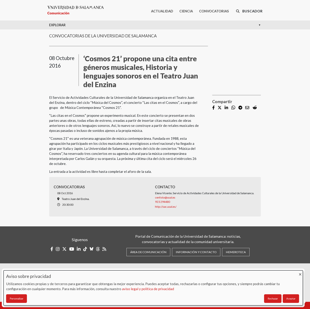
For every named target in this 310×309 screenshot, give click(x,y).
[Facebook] (213, 108)
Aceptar (290, 298)
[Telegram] (240, 108)
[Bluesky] (91, 249)
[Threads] (98, 249)
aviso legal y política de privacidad (148, 289)
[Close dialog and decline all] (300, 272)
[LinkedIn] (226, 108)
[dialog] (153, 287)
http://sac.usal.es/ (166, 206)
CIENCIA (186, 11)
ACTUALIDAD (162, 11)
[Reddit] (254, 107)
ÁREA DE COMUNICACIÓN (148, 252)
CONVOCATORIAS (214, 11)
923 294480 (162, 201)
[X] (220, 108)
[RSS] (104, 249)
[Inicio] (77, 10)
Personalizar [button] (16, 298)
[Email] (247, 108)
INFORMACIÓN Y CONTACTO (196, 252)
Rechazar (273, 298)
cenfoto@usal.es (165, 197)
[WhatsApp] (233, 107)
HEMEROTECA (236, 252)
